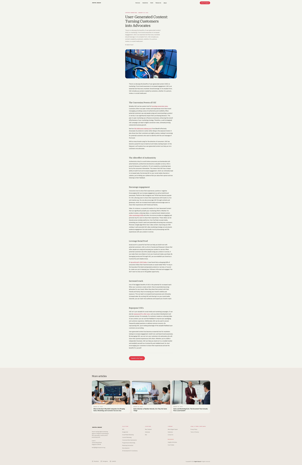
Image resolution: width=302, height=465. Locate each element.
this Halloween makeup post (143, 128)
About (165, 3)
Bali (146, 434)
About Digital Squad (173, 429)
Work (151, 3)
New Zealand (148, 429)
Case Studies (171, 445)
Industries (145, 3)
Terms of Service (195, 432)
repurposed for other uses (142, 314)
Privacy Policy (194, 429)
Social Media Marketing (128, 434)
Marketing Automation (127, 445)
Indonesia (147, 432)
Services (137, 3)
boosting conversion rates (160, 106)
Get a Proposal (205, 3)
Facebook (96, 461)
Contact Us (170, 434)
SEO (123, 429)
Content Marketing (126, 437)
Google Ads (125, 432)
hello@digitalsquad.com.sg (98, 447)
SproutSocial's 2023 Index (139, 262)
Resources (158, 3)
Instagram (105, 461)
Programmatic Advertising (128, 442)
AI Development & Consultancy (130, 450)
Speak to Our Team (137, 358)
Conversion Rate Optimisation (129, 440)
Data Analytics (125, 448)
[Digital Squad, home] (96, 2)
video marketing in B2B (136, 215)
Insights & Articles (172, 442)
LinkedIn (114, 461)
